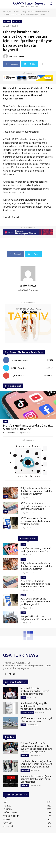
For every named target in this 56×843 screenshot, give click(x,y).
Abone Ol (48, 375)
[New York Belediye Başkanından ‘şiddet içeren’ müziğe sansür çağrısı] (10, 693)
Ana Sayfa (7, 11)
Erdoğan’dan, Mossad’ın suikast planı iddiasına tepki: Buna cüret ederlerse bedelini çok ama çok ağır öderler (36, 747)
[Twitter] (14, 674)
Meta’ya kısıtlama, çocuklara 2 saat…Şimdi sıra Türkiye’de (28, 427)
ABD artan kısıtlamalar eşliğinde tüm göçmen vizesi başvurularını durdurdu (35, 506)
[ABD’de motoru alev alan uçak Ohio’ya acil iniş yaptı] (10, 723)
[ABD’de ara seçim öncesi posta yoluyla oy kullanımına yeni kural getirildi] (10, 523)
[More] (42, 64)
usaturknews (17, 56)
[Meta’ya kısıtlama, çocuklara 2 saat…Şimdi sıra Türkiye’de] (28, 405)
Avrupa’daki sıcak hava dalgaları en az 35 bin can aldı (36, 618)
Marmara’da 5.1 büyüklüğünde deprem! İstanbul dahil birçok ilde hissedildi (36, 779)
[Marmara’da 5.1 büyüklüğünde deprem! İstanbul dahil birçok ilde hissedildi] (10, 781)
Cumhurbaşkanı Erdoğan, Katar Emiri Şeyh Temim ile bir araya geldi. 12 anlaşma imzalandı (36, 764)
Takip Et (49, 368)
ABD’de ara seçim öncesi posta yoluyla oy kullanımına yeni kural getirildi (35, 521)
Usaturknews (9, 433)
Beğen (50, 360)
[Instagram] (9, 674)
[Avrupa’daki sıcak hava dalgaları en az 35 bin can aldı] (10, 617)
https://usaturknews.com (28, 290)
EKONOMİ (25, 770)
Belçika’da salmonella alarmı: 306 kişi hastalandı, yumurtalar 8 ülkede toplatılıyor (36, 491)
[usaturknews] (6, 56)
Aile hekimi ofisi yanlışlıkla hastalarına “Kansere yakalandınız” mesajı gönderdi (36, 706)
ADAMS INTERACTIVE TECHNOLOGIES (20, 839)
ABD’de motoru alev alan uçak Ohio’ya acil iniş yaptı (36, 720)
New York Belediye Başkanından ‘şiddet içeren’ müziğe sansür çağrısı (35, 691)
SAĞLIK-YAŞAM (27, 712)
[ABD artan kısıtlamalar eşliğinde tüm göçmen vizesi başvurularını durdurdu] (10, 508)
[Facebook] (5, 674)
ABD (5, 421)
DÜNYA (16, 11)
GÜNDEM (17, 22)
